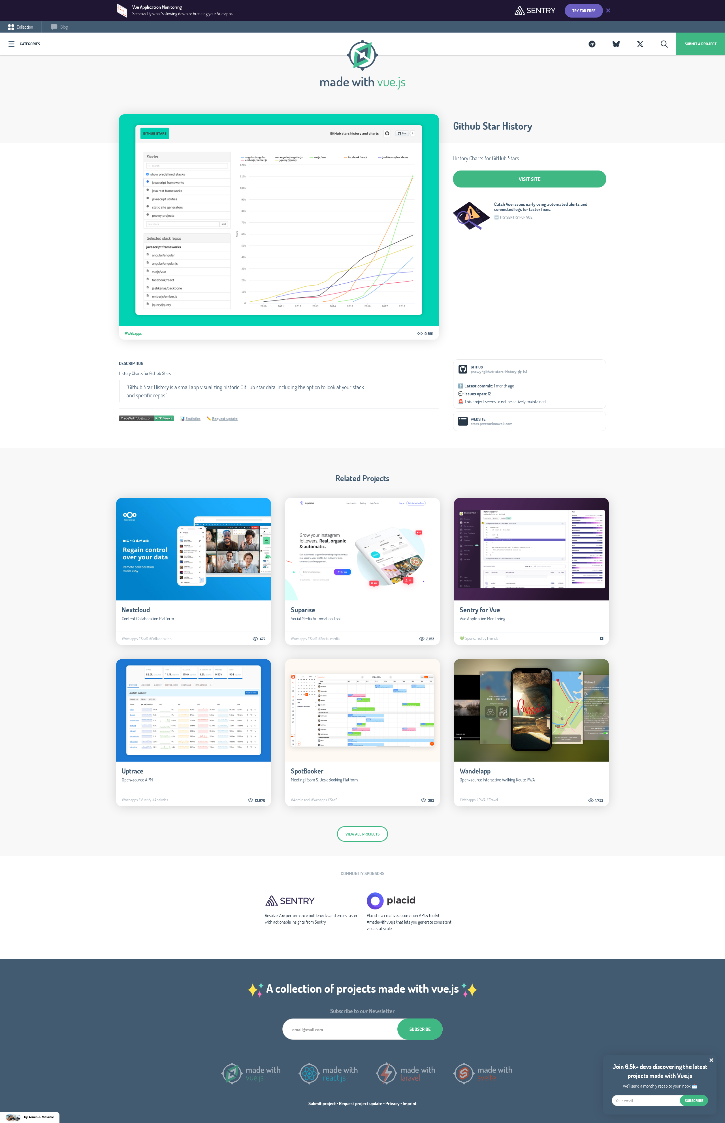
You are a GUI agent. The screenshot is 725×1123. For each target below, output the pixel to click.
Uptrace (132, 771)
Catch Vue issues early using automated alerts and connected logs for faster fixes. (540, 207)
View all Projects (362, 834)
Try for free (583, 10)
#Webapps (133, 333)
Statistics (193, 418)
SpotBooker (307, 771)
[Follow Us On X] (640, 44)
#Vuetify (144, 800)
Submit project (322, 1103)
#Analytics (160, 800)
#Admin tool (300, 800)
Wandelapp (475, 771)
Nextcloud (136, 609)
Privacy (392, 1103)
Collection (24, 27)
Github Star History (492, 125)
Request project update (360, 1103)
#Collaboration (160, 639)
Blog (63, 27)
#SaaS (143, 639)
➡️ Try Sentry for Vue (513, 217)
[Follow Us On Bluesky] (616, 44)
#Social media (329, 639)
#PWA (481, 800)
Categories (30, 43)
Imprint (410, 1103)
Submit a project (701, 43)
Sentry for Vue (480, 609)
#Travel (492, 800)
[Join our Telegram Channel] (592, 44)
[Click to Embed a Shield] (146, 417)
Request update (225, 418)
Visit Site (530, 179)
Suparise (303, 609)
